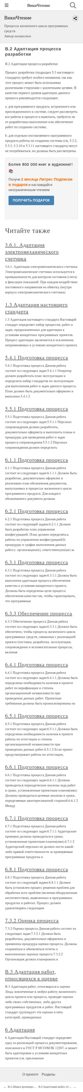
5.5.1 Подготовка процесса (36, 408)
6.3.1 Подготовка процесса (36, 562)
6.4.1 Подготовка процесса (36, 664)
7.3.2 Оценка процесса (32, 920)
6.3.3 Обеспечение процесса (38, 613)
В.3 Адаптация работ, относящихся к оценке (31, 975)
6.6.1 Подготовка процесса (36, 766)
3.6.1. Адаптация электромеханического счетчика (32, 251)
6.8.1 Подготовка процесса (36, 869)
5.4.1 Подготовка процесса (36, 357)
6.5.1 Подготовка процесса (36, 715)
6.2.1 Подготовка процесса (36, 511)
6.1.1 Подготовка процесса (36, 459)
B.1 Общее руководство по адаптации (32, 1086)
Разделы (48, 1074)
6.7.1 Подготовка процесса (36, 818)
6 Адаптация (20, 1029)
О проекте (30, 1074)
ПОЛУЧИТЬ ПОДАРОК (31, 200)
